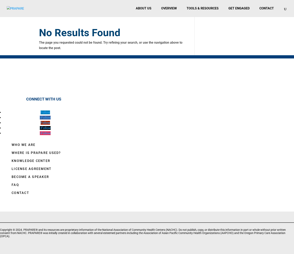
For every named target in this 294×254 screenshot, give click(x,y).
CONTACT (20, 193)
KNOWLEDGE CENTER (31, 161)
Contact (266, 8)
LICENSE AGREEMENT (31, 169)
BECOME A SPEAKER (30, 177)
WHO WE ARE (24, 145)
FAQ (15, 185)
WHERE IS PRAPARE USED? (36, 153)
